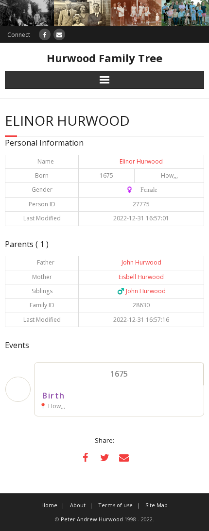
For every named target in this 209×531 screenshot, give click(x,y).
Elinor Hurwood (141, 161)
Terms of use (115, 505)
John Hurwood (141, 262)
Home (49, 505)
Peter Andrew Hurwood (92, 519)
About (78, 505)
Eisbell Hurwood (141, 277)
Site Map (156, 505)
